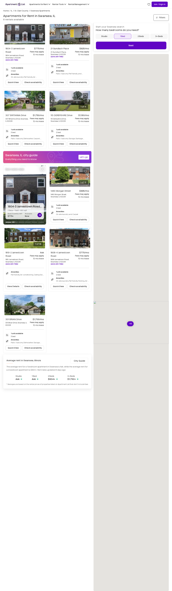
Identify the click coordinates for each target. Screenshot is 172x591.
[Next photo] (43, 34)
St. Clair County (21, 11)
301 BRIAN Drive (14, 319)
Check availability (33, 82)
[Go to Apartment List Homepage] (15, 4)
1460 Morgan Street (61, 191)
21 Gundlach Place (60, 48)
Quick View (13, 82)
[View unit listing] (39, 215)
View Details (13, 286)
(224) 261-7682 (12, 60)
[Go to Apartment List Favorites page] (149, 4)
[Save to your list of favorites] (40, 29)
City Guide (79, 361)
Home (6, 11)
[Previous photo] (6, 34)
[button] (130, 324)
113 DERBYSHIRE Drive (61, 115)
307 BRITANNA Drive (16, 115)
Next (131, 45)
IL (11, 11)
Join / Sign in (159, 4)
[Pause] (42, 169)
